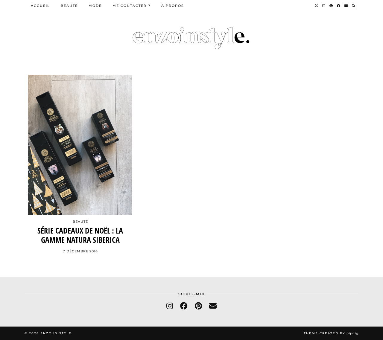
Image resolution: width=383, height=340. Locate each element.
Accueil (40, 6)
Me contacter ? (132, 6)
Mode (95, 6)
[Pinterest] (331, 5)
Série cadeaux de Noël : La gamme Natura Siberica (80, 235)
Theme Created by (331, 333)
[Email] (346, 5)
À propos (172, 6)
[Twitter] (317, 5)
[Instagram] (324, 5)
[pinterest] (198, 306)
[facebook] (184, 306)
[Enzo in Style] (191, 34)
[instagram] (169, 306)
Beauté (69, 6)
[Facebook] (339, 5)
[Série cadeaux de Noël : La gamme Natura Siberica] (80, 145)
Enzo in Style (56, 333)
